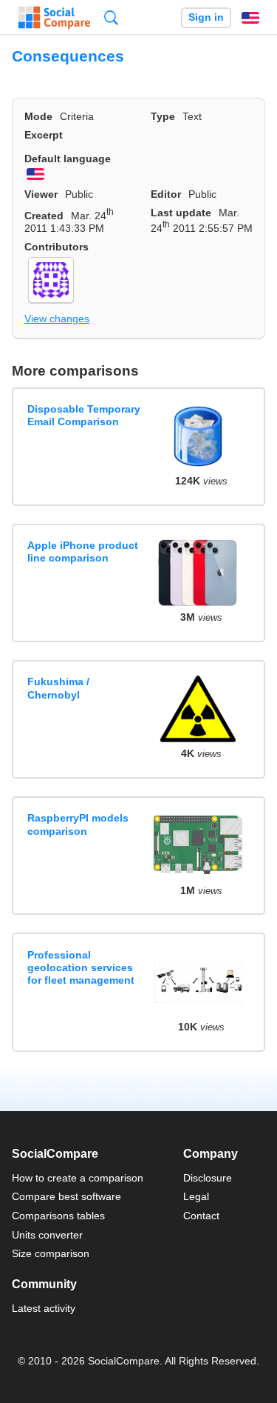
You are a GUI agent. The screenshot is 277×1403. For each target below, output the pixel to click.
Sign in (206, 17)
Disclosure (207, 1178)
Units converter (47, 1235)
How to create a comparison (77, 1178)
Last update (181, 213)
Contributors (56, 247)
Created (44, 215)
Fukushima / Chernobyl (58, 688)
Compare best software (66, 1196)
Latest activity (43, 1308)
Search (111, 17)
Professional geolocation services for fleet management (80, 968)
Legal (196, 1196)
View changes (56, 318)
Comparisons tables (58, 1216)
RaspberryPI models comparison (78, 824)
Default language (67, 158)
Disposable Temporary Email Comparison (83, 415)
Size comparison (50, 1253)
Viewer (41, 194)
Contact (201, 1216)
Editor (166, 194)
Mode (38, 116)
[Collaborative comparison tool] (54, 18)
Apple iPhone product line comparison (82, 551)
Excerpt (43, 135)
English (250, 18)
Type (163, 116)
